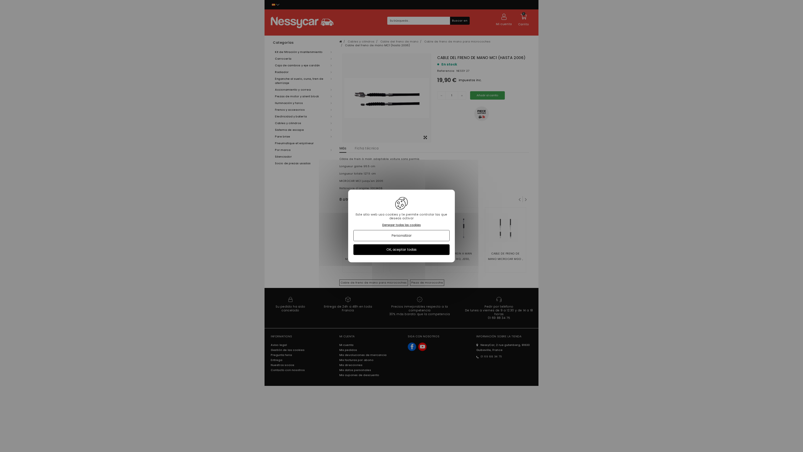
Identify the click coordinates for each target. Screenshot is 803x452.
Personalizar (401, 235)
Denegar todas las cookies (401, 225)
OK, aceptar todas (401, 249)
